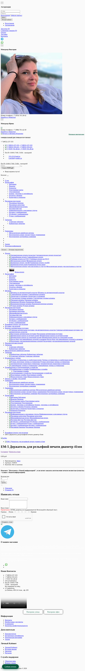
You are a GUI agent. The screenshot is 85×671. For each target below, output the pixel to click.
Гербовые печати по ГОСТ (39, 259)
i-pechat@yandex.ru (15, 158)
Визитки (12, 186)
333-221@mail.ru (14, 156)
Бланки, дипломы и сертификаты (21, 193)
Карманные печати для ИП (40, 263)
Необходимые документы (14, 622)
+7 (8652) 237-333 (25, 145)
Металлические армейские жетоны (21, 233)
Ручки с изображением (17, 216)
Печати (7, 253)
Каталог (4, 249)
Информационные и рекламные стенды (23, 210)
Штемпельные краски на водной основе (54, 335)
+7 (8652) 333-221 (25, 147)
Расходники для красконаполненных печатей (59, 341)
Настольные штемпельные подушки (49, 334)
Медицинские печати (34, 261)
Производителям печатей (14, 343)
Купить (4, 482)
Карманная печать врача (36, 264)
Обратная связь (10, 661)
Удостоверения (14, 192)
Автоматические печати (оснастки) (48, 255)
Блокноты (12, 188)
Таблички (8, 220)
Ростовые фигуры (15, 208)
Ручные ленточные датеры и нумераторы (55, 362)
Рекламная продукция (13, 201)
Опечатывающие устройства (42, 373)
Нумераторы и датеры (13, 358)
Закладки (8, 651)
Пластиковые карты (16, 190)
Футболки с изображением (18, 214)
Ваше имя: (4, 499)
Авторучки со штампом (36, 296)
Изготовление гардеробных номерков (22, 236)
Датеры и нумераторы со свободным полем (57, 360)
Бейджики (12, 184)
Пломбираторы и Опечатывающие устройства (21, 367)
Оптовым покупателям (76, 134)
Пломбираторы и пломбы (38, 369)
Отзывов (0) (9, 490)
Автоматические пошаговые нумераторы (55, 364)
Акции (7, 244)
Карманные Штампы (33, 302)
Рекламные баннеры (16, 203)
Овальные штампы (31, 300)
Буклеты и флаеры (15, 195)
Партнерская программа (13, 637)
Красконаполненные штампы (42, 304)
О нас (7, 180)
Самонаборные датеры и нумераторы (51, 365)
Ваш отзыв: (5, 508)
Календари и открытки (17, 197)
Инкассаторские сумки (35, 377)
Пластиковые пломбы (21, 371)
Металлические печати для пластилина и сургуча (63, 266)
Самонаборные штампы (36, 294)
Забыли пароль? (16, 15)
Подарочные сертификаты (14, 636)
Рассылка (8, 653)
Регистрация (5, 15)
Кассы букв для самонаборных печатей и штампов (65, 339)
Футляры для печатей (12, 326)
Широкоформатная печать (18, 207)
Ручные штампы (28, 306)
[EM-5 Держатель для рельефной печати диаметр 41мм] (25, 441)
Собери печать (10, 666)
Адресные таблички (16, 222)
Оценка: (4, 512)
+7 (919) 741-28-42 (26, 149)
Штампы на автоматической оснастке (51, 292)
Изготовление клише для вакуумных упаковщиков (27, 235)
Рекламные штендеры (17, 205)
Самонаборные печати (35, 257)
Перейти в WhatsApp (8, 117)
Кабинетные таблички (17, 223)
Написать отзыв (14, 452)
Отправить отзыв (7, 522)
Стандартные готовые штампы (44, 298)
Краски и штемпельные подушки (17, 328)
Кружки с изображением (18, 212)
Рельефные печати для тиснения (16, 324)
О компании (9, 624)
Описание (8, 488)
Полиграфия (9, 182)
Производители (10, 634)
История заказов (11, 649)
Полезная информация (13, 246)
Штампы (8, 291)
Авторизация (9, 25)
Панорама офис (53, 612)
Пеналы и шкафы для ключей (15, 378)
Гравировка (9, 231)
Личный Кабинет (11, 647)
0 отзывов (4, 452)
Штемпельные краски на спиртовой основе (57, 337)
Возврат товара (10, 663)
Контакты (8, 620)
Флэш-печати (19, 272)
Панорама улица (32, 612)
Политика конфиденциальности (16, 626)
